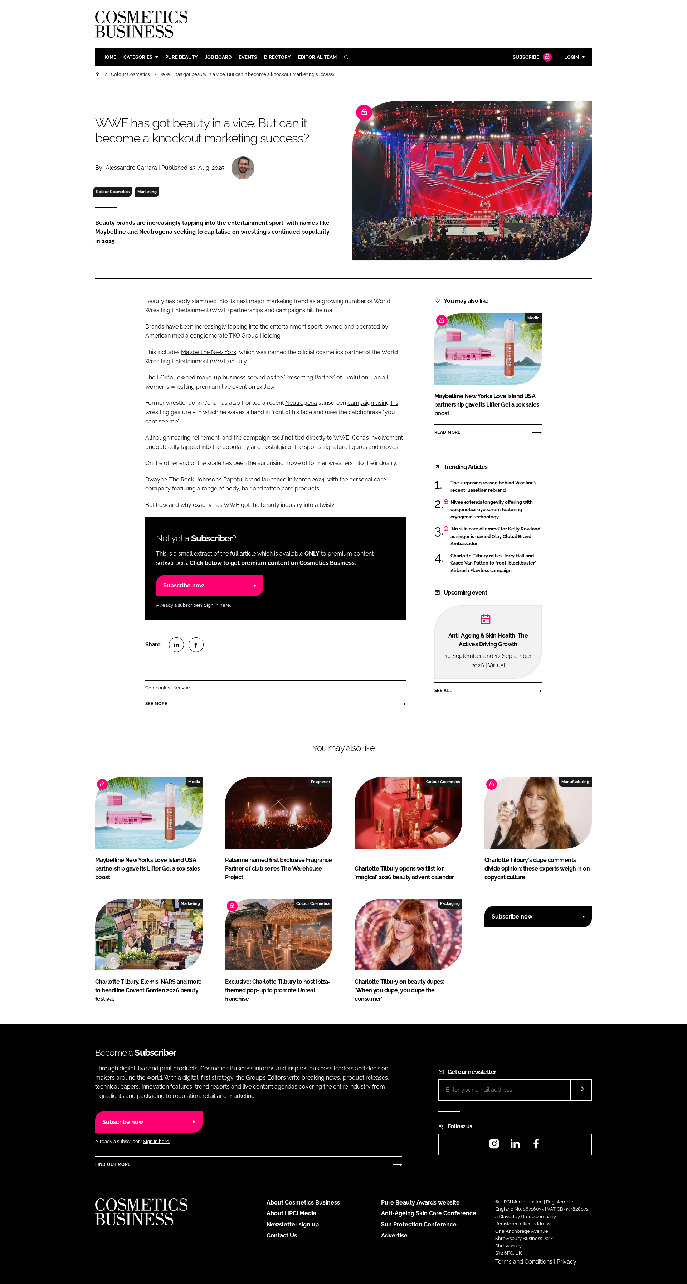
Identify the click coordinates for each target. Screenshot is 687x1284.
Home (109, 57)
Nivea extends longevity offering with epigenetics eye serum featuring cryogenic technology (496, 509)
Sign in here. (217, 605)
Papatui (233, 479)
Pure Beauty (181, 57)
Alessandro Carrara (131, 167)
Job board (218, 57)
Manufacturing (575, 782)
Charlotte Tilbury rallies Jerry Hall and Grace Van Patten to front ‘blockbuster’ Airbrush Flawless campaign (496, 563)
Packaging (450, 903)
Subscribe (526, 57)
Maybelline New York (208, 352)
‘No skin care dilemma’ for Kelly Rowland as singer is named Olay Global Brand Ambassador (496, 536)
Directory (277, 57)
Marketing (147, 191)
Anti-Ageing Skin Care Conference (428, 1213)
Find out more (112, 1164)
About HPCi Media (291, 1213)
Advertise (394, 1235)
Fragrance (320, 782)
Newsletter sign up (293, 1224)
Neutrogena (301, 402)
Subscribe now (183, 585)
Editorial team (317, 57)
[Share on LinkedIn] (176, 644)
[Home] (98, 74)
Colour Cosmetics (113, 191)
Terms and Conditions (523, 1261)
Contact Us (282, 1235)
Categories (137, 57)
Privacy (566, 1261)
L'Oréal (166, 377)
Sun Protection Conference (419, 1224)
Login (571, 57)
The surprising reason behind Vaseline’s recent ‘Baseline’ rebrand (496, 486)
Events (248, 57)
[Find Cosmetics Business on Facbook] (536, 1146)
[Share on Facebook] (196, 644)
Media (533, 318)
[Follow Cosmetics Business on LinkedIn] (515, 1146)
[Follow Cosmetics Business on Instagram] (494, 1146)
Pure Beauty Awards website (420, 1202)
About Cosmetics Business (303, 1202)
